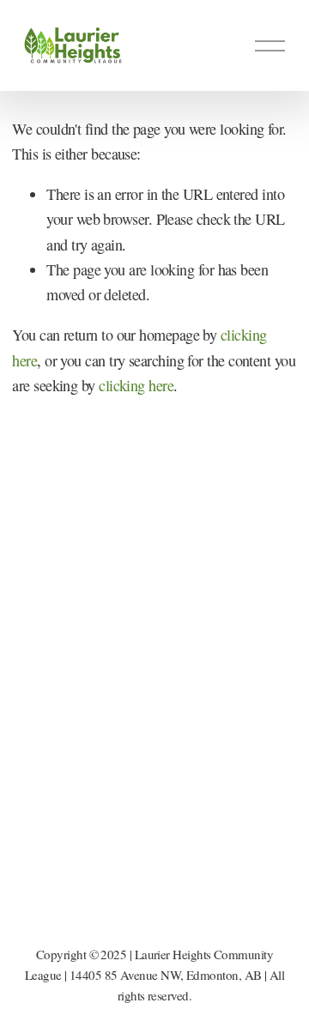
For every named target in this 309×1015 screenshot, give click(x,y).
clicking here (136, 385)
